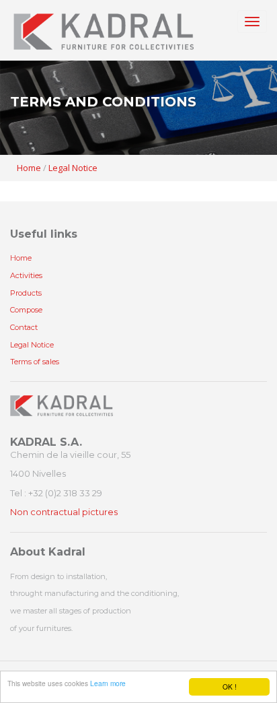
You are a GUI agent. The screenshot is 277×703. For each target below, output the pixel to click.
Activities (26, 275)
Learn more (108, 683)
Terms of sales (34, 361)
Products (26, 293)
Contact (24, 327)
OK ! (230, 686)
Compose (26, 309)
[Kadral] (103, 30)
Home (29, 168)
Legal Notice (72, 168)
